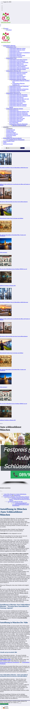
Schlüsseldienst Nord (11, 58)
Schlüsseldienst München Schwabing (18, 65)
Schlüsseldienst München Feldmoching (18, 62)
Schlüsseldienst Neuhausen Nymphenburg (19, 52)
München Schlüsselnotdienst (19, 125)
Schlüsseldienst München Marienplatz (18, 124)
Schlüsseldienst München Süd (13, 70)
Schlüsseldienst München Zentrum (14, 108)
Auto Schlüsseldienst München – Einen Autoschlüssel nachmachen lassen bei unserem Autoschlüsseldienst (20, 504)
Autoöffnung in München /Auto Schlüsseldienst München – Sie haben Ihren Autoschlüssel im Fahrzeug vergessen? (19, 499)
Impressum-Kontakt (8, 144)
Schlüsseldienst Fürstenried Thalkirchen (19, 86)
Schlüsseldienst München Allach (17, 49)
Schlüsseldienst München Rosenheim (18, 94)
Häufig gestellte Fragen (8, 141)
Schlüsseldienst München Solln (16, 77)
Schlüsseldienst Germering (15, 56)
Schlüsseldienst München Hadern (17, 90)
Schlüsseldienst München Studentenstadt (19, 68)
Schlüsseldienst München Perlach (17, 76)
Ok (19, 702)
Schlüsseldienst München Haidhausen (18, 112)
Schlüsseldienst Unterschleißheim (17, 66)
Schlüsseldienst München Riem (16, 100)
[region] (15, 459)
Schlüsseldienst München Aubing (17, 48)
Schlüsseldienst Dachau (15, 87)
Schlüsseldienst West (11, 47)
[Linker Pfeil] (0, 423)
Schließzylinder (10, 131)
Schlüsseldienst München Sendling (17, 79)
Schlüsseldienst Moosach (15, 54)
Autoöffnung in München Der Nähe (15, 501)
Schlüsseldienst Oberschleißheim (17, 61)
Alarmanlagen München (12, 134)
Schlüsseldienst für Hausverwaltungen (12, 138)
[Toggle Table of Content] (1, 491)
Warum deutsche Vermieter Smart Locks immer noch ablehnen (11, 218)
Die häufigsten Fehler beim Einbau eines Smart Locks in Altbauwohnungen (14, 201)
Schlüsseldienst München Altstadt (17, 101)
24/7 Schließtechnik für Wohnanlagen (15, 139)
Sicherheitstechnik (10, 129)
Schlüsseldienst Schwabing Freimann (18, 59)
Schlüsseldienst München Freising (17, 69)
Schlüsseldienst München (9, 45)
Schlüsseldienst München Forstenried (18, 72)
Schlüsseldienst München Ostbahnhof (18, 96)
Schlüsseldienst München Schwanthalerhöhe (15, 121)
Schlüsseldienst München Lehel (17, 118)
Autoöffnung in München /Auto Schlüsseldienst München (16, 496)
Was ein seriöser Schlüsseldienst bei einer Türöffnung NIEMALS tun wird (13, 403)
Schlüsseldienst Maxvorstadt (16, 119)
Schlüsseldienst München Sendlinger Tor (18, 84)
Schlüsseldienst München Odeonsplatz (18, 114)
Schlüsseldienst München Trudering (18, 104)
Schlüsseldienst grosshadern (16, 75)
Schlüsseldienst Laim (14, 51)
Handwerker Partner (11, 135)
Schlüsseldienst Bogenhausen (16, 97)
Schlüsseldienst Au (13, 110)
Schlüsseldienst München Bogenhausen (9, 662)
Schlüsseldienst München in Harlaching (18, 89)
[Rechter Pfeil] (1, 423)
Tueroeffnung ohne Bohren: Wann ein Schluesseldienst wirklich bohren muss (14, 167)
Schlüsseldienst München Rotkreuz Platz (19, 111)
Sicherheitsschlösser (11, 132)
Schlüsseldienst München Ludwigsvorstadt (19, 115)
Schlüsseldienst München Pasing (17, 55)
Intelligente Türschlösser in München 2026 (8, 285)
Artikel (4, 142)
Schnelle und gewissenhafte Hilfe (21, 502)
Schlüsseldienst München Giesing (17, 73)
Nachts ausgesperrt (3, 252)
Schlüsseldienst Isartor (14, 91)
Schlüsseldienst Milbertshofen (16, 63)
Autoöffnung (9, 128)
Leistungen (5, 127)
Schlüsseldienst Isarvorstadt (16, 103)
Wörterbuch (9, 136)
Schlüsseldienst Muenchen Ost (13, 93)
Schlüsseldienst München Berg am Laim (19, 98)
